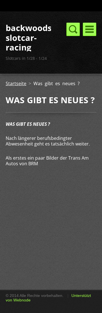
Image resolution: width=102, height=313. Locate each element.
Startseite (16, 83)
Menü (89, 29)
